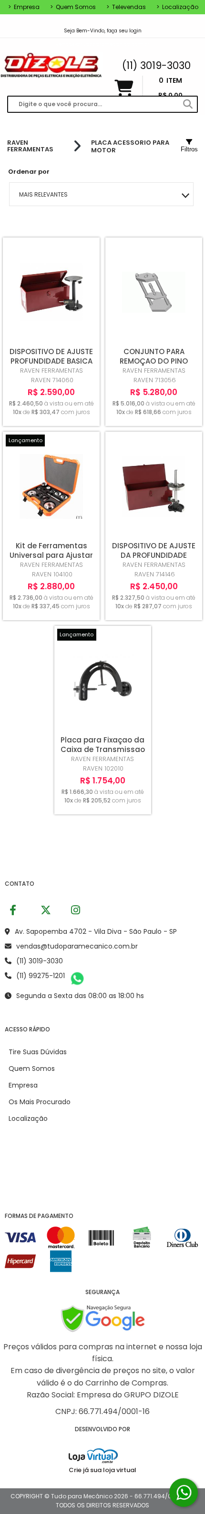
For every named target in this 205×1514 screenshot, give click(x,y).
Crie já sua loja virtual (102, 1469)
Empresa (24, 7)
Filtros (189, 149)
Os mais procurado (40, 1102)
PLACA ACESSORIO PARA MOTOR (130, 146)
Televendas (126, 7)
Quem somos (73, 7)
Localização (177, 7)
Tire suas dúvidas (38, 1052)
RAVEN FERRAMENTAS (30, 146)
